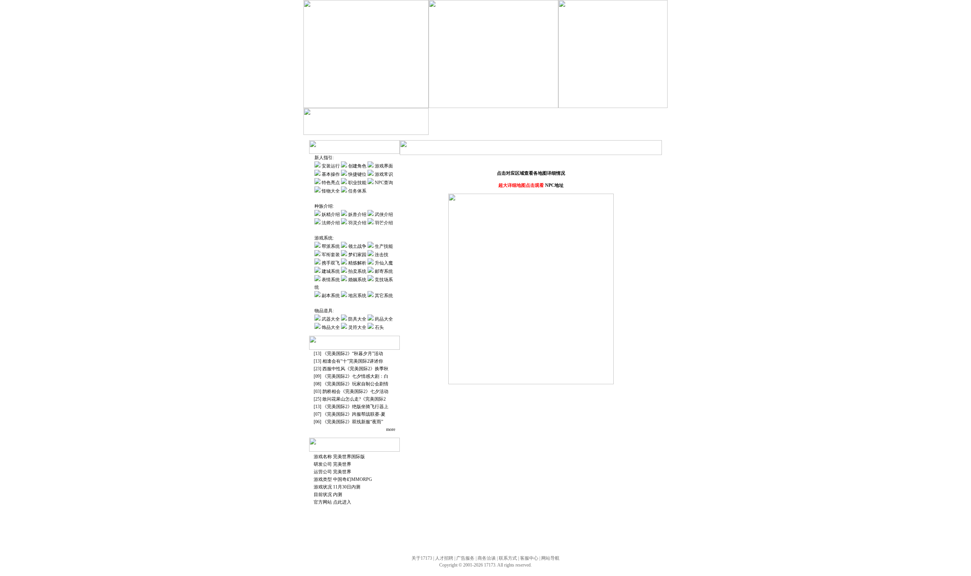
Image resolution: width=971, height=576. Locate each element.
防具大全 (357, 319)
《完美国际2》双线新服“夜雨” (352, 421)
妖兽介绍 (357, 214)
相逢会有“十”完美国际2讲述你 (352, 361)
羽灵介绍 (357, 222)
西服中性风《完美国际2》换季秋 (355, 368)
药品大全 (384, 319)
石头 (379, 327)
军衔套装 (483, 129)
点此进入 (342, 502)
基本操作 (331, 174)
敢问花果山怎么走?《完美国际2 (354, 399)
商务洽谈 (487, 558)
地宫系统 (358, 295)
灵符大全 (357, 327)
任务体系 (357, 191)
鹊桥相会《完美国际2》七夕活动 (355, 391)
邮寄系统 (633, 129)
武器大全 (331, 319)
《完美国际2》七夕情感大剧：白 (355, 376)
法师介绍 (331, 222)
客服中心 (529, 558)
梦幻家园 (505, 129)
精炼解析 (547, 129)
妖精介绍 (331, 214)
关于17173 (422, 558)
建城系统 (590, 129)
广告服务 (465, 558)
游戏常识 (384, 174)
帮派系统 (331, 246)
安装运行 (331, 166)
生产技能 (463, 129)
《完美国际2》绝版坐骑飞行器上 (355, 406)
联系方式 (508, 558)
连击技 (381, 254)
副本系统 (331, 295)
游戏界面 (384, 166)
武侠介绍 (384, 214)
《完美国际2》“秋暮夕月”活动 (352, 353)
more (390, 429)
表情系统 (331, 279)
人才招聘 (444, 558)
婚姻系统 (357, 279)
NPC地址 (554, 185)
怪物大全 (331, 191)
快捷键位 (357, 174)
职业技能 (357, 182)
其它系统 (384, 295)
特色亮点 (331, 182)
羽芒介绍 (384, 222)
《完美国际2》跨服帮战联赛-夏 (353, 414)
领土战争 (357, 246)
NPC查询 (384, 182)
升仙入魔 (568, 129)
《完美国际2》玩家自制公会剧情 (355, 384)
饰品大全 (331, 327)
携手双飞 (527, 129)
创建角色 (357, 166)
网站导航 (550, 558)
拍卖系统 (611, 129)
